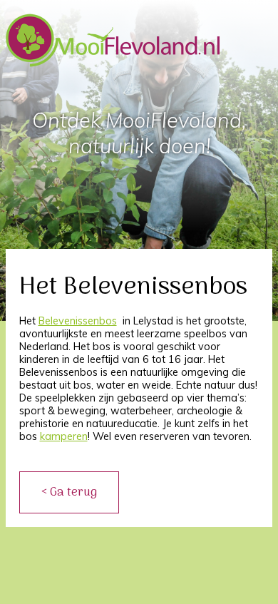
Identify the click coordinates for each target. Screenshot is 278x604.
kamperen (64, 436)
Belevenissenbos (77, 320)
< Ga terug (69, 492)
